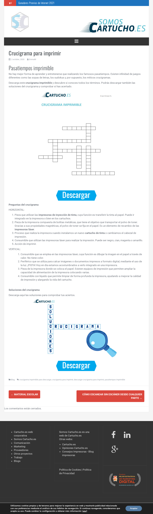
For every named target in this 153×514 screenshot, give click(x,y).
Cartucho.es (75, 435)
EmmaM (32, 59)
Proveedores (21, 450)
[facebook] (113, 435)
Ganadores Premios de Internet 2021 (36, 3)
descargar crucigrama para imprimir (89, 380)
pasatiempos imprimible (115, 380)
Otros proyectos (23, 453)
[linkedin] (127, 435)
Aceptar (133, 508)
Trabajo (18, 457)
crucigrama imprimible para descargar (35, 380)
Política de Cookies (70, 469)
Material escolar (24, 394)
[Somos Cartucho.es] (20, 21)
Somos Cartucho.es (25, 439)
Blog (13, 380)
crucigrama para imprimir (62, 380)
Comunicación (22, 442)
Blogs (17, 461)
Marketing (19, 446)
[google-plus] (114, 450)
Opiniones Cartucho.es (75, 447)
